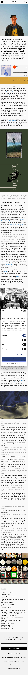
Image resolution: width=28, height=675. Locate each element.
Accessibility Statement (8, 661)
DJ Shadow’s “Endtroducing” (16, 224)
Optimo (21, 245)
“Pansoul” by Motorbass (14, 221)
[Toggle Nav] (2, 2)
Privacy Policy (23, 657)
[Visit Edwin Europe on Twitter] (14, 653)
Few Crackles (14, 46)
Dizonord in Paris (10, 264)
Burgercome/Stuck (10, 91)
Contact (16, 664)
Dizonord (18, 276)
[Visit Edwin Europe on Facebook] (8, 653)
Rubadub (6, 271)
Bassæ (10, 95)
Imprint (15, 661)
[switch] (24, 340)
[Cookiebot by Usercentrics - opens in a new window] (20, 311)
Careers (11, 664)
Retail (23, 661)
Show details (20, 354)
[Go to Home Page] (14, 2)
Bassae (22, 380)
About (19, 661)
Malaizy (16, 382)
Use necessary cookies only (14, 363)
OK (14, 359)
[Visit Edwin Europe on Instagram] (11, 653)
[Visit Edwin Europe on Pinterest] (19, 653)
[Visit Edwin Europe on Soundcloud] (16, 653)
